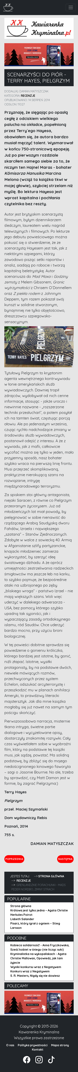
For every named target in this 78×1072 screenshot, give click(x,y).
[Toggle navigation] (71, 7)
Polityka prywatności (33, 1045)
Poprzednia (14, 859)
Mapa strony (60, 1045)
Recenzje (28, 95)
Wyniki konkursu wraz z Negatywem (35, 967)
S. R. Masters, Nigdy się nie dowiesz (35, 975)
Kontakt (37, 1049)
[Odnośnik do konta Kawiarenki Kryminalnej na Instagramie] (37, 1059)
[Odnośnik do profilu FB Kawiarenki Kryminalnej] (27, 1059)
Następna (66, 859)
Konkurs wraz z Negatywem (30, 971)
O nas (10, 1045)
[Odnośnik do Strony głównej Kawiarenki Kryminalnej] (8, 7)
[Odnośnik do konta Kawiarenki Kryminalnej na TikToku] (49, 1059)
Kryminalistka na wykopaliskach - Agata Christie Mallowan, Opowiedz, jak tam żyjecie (38, 958)
